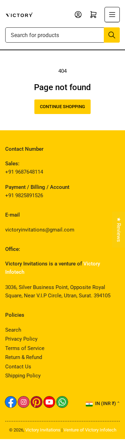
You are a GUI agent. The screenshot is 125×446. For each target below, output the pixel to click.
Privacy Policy (21, 339)
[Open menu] (112, 14)
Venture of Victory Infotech (90, 429)
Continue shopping (62, 106)
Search (13, 330)
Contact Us (18, 367)
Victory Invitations (42, 429)
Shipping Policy (23, 376)
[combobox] (62, 35)
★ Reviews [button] (119, 229)
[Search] (111, 35)
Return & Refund (23, 357)
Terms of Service (24, 348)
